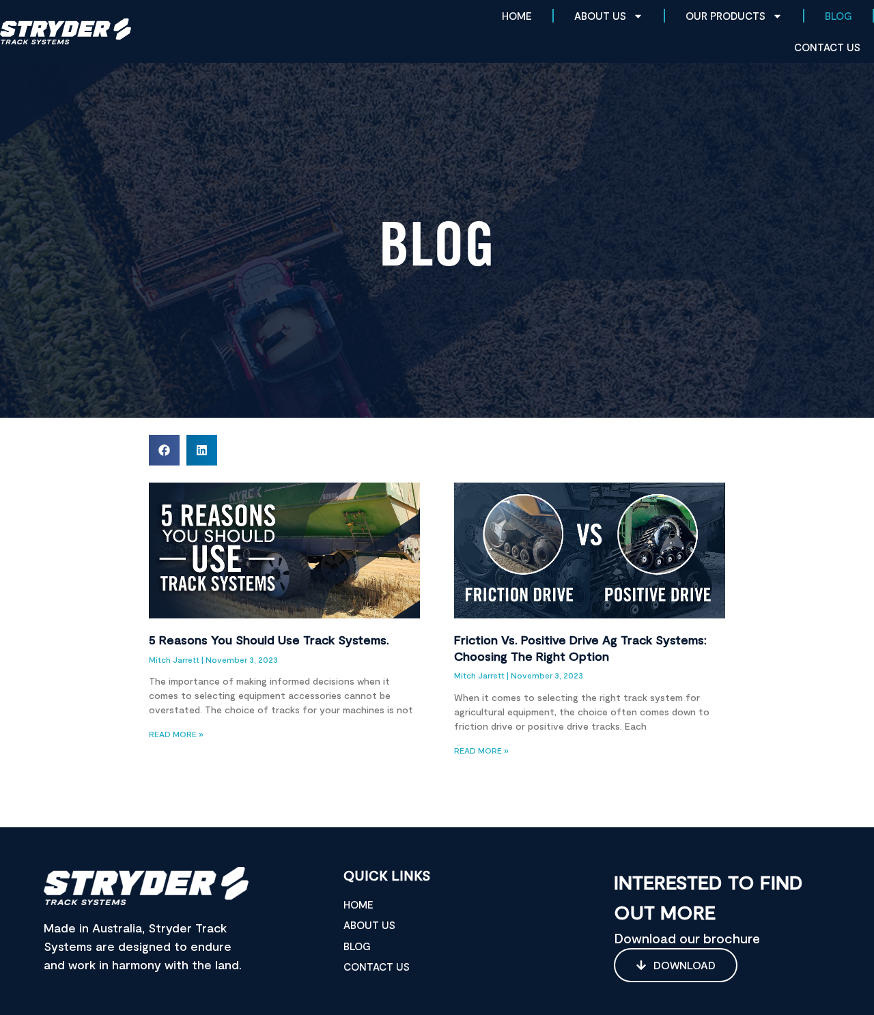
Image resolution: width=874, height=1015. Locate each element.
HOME (517, 16)
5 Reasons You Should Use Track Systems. (269, 639)
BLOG (838, 16)
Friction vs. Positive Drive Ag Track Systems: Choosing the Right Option (580, 647)
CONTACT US (827, 47)
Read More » (176, 734)
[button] (164, 450)
